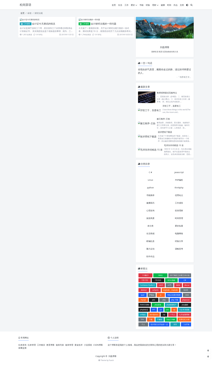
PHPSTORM (144, 305)
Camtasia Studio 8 (147, 285)
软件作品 (150, 256)
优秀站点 (179, 195)
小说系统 (88, 344)
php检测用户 (171, 305)
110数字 (145, 275)
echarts (155, 290)
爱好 (133, 5)
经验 (148, 5)
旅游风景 (150, 218)
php (164, 300)
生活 (120, 5)
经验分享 (179, 241)
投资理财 (179, 210)
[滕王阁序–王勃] (146, 123)
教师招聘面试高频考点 (167, 92)
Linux (150, 180)
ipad (142, 295)
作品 (175, 5)
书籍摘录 (150, 195)
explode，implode (170, 290)
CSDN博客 (98, 344)
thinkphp (179, 187)
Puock (111, 360)
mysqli (143, 300)
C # (150, 172)
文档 (182, 5)
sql (174, 309)
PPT (153, 309)
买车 (175, 324)
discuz (187, 285)
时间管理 (179, 218)
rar (161, 309)
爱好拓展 (179, 225)
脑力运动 (150, 248)
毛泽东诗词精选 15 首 (174, 145)
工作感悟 (26, 24)
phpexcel (186, 300)
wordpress (154, 314)
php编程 (185, 305)
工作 (126, 5)
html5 (185, 290)
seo (167, 309)
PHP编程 (179, 180)
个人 (143, 324)
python (150, 187)
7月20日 (158, 280)
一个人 (172, 314)
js (160, 295)
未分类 (150, 225)
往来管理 (32, 344)
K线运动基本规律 (173, 295)
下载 (150, 319)
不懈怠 (159, 319)
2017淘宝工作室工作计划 (180, 275)
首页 (114, 5)
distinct (144, 290)
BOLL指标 (171, 280)
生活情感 (150, 233)
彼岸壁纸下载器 (165, 132)
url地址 (143, 314)
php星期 (158, 305)
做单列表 (60, 344)
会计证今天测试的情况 (43, 23)
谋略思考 (179, 248)
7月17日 (144, 280)
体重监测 (22, 348)
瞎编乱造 (150, 241)
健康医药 (150, 202)
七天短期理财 (184, 314)
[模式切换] (187, 5)
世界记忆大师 (184, 319)
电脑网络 (179, 233)
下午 (142, 319)
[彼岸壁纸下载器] (147, 136)
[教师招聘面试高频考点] (146, 97)
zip (164, 314)
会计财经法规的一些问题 (103, 23)
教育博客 (50, 344)
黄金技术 (79, 344)
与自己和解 (170, 319)
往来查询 (22, 344)
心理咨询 (150, 210)
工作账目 (41, 344)
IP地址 (151, 295)
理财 (154, 5)
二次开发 (186, 324)
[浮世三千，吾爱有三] (149, 110)
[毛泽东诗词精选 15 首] (150, 150)
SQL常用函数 (184, 309)
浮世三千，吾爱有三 (172, 105)
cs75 (169, 285)
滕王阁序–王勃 (163, 118)
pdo (153, 300)
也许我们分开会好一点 (159, 324)
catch (161, 285)
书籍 (141, 5)
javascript (179, 172)
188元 (160, 275)
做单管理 (69, 344)
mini (187, 295)
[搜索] (191, 5)
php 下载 (174, 300)
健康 (163, 5)
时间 (169, 5)
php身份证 (144, 309)
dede (178, 285)
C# (185, 280)
